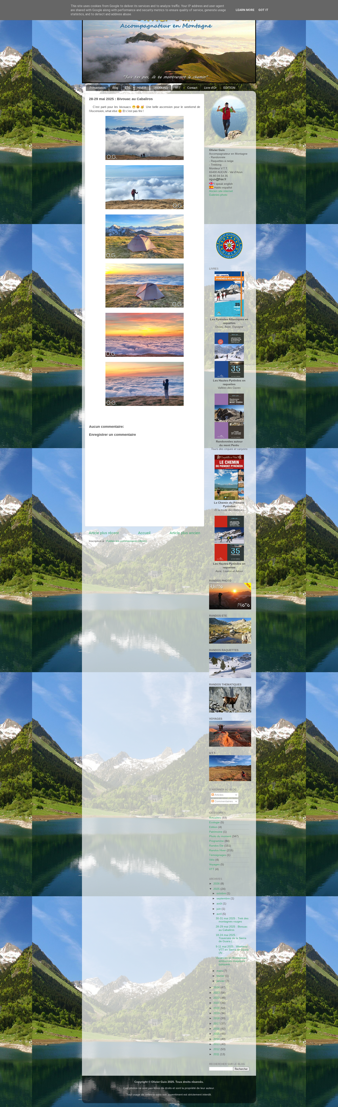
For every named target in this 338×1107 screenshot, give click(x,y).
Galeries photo (218, 194)
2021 (216, 1002)
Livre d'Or (210, 87)
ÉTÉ (127, 87)
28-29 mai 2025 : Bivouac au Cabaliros (231, 928)
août (220, 903)
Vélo (212, 859)
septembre (224, 898)
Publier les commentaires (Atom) (126, 541)
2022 (216, 997)
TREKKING (160, 87)
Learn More (245, 10)
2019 (216, 1013)
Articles (218, 794)
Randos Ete (216, 845)
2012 (216, 1049)
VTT (178, 87)
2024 (216, 987)
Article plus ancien (185, 533)
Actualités (215, 817)
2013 (216, 1044)
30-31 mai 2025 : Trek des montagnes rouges (232, 920)
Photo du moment (220, 836)
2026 (216, 883)
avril (219, 913)
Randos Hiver (217, 850)
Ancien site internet (221, 191)
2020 (216, 1008)
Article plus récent (104, 533)
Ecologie (214, 822)
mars (220, 970)
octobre (222, 893)
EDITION (229, 87)
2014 (216, 1039)
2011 (216, 1054)
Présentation (98, 87)
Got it (263, 10)
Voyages (214, 864)
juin (219, 908)
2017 (216, 1023)
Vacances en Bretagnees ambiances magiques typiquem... (231, 961)
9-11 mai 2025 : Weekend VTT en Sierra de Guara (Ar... (232, 949)
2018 (216, 1018)
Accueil (144, 533)
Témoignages (217, 855)
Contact (192, 87)
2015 (216, 1033)
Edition (213, 827)
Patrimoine (215, 831)
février (221, 975)
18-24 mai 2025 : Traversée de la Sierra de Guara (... (231, 938)
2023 (216, 992)
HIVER (141, 87)
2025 (216, 888)
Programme (216, 841)
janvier (221, 981)
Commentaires (223, 801)
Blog (115, 87)
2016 (216, 1028)
